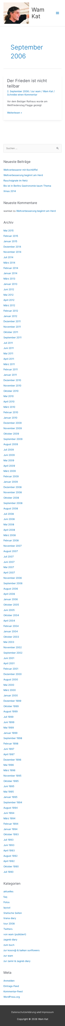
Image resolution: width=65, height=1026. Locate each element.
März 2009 (9, 471)
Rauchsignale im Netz (15, 180)
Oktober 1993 (11, 834)
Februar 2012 (10, 310)
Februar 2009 (11, 476)
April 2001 (9, 663)
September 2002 (12, 652)
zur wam (36, 91)
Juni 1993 (8, 845)
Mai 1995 (8, 791)
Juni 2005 (9, 610)
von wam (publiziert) (14, 934)
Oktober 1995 (11, 781)
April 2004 (9, 620)
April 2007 (9, 572)
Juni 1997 (8, 749)
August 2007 (10, 551)
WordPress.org (11, 996)
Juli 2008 (8, 513)
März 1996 (9, 770)
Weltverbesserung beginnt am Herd (23, 175)
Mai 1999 (8, 727)
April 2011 (8, 358)
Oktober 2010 (11, 391)
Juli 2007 (8, 556)
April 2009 (9, 465)
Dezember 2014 (12, 246)
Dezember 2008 (12, 487)
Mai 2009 (8, 460)
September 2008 (12, 503)
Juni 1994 (8, 813)
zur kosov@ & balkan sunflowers (21, 950)
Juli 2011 (8, 342)
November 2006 (12, 578)
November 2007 (12, 545)
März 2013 (9, 278)
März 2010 (9, 407)
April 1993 (9, 850)
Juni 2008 (9, 519)
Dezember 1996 (12, 759)
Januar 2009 (10, 481)
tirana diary (9, 918)
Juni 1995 (8, 786)
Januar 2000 (10, 695)
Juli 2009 (8, 449)
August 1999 (10, 711)
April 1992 (9, 861)
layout (6, 907)
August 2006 (10, 588)
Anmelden (9, 980)
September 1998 (12, 738)
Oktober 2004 (11, 615)
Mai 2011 (8, 353)
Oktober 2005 (11, 604)
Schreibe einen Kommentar (22, 94)
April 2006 (9, 594)
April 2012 (8, 300)
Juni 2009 (9, 455)
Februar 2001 (10, 668)
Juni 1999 (8, 722)
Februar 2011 (10, 369)
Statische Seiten (12, 913)
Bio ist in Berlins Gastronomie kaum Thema (27, 185)
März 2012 (9, 305)
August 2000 (10, 679)
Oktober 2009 (11, 433)
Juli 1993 (8, 839)
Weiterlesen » (14, 113)
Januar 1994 (10, 829)
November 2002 (12, 647)
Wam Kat (38, 13)
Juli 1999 (8, 716)
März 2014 (9, 262)
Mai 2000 (8, 684)
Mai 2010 (8, 396)
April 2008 (9, 529)
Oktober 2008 (11, 497)
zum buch (8, 945)
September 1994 (12, 802)
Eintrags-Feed (11, 986)
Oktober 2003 (11, 636)
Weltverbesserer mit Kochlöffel (20, 169)
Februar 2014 (10, 268)
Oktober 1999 (11, 706)
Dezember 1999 (12, 700)
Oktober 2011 (10, 332)
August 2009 (10, 444)
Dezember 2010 (12, 380)
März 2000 (9, 690)
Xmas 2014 (9, 191)
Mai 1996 (8, 765)
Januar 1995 (10, 797)
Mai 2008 (8, 524)
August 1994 (10, 807)
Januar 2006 (10, 599)
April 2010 (9, 401)
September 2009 (13, 439)
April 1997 (9, 754)
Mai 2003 (8, 642)
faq (5, 896)
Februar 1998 (10, 743)
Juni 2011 (8, 348)
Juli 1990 (8, 871)
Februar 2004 (11, 626)
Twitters (7, 929)
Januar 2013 (10, 284)
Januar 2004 (10, 631)
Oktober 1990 (11, 866)
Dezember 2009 (12, 423)
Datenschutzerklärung (23, 1012)
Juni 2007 (9, 562)
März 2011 (9, 364)
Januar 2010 (10, 417)
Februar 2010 (10, 412)
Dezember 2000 (12, 674)
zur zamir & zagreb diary (17, 961)
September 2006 (13, 583)
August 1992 (10, 855)
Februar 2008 (11, 540)
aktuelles (8, 891)
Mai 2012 (8, 294)
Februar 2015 (10, 236)
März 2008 (9, 535)
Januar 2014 (10, 273)
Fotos (6, 902)
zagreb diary (10, 939)
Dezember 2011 (12, 321)
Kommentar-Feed (13, 991)
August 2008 (10, 508)
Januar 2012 (10, 316)
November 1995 (12, 775)
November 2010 (12, 385)
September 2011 (12, 337)
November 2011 (12, 326)
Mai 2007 (8, 567)
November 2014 (12, 252)
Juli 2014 (8, 257)
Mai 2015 (8, 230)
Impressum (47, 1012)
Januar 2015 (10, 241)
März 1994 (9, 818)
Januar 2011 (10, 374)
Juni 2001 (8, 658)
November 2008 (12, 492)
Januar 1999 (10, 733)
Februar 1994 (10, 823)
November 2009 (12, 428)
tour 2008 (9, 923)
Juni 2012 (8, 289)
